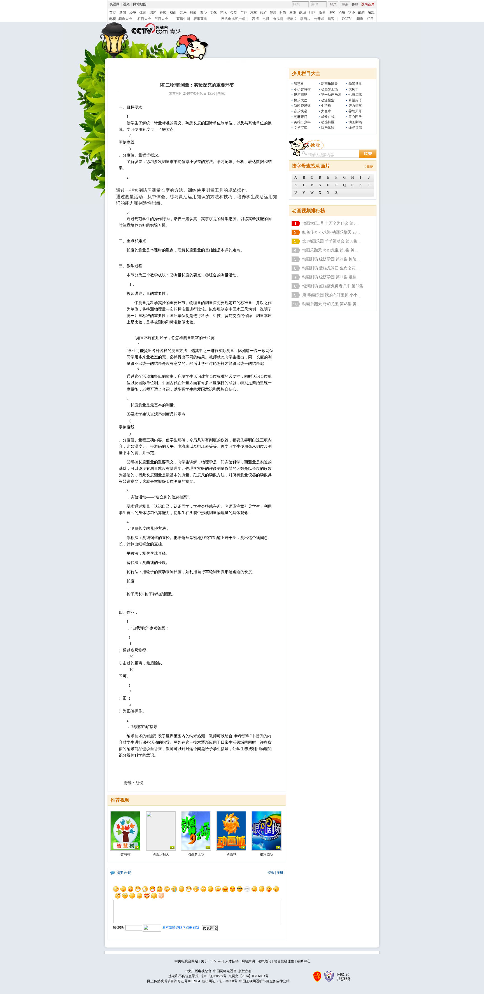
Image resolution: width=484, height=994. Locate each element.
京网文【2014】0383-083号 (248, 976)
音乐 (183, 13)
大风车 (353, 89)
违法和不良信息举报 (183, 976)
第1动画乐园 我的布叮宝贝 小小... (331, 295)
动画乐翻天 (329, 84)
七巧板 (326, 106)
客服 (355, 4)
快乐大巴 (300, 100)
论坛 (341, 13)
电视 (112, 19)
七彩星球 (355, 95)
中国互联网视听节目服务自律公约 (264, 981)
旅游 (263, 13)
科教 (193, 13)
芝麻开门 (300, 117)
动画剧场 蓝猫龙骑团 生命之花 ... (331, 268)
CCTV (347, 19)
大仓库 (326, 111)
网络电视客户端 (233, 19)
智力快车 (355, 106)
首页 (112, 13)
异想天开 (355, 111)
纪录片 (292, 19)
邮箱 (361, 13)
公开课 (319, 19)
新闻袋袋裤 (302, 106)
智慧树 (299, 84)
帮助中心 (303, 961)
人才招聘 (232, 961)
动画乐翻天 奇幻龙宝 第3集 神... (330, 250)
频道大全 (125, 19)
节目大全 (161, 19)
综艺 (153, 13)
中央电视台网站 (186, 961)
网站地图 (139, 4)
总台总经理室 (284, 961)
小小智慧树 (302, 89)
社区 (312, 13)
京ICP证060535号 (213, 976)
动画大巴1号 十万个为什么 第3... (330, 223)
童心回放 (355, 117)
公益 (233, 13)
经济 (132, 13)
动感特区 (327, 122)
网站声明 (248, 961)
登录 (333, 4)
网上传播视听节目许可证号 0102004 (173, 981)
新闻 (122, 13)
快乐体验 (327, 128)
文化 (213, 13)
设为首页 (367, 4)
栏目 (370, 19)
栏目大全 (144, 19)
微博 (322, 13)
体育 (142, 13)
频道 (360, 19)
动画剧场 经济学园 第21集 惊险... (331, 259)
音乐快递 (300, 111)
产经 (243, 13)
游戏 (371, 13)
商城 (302, 13)
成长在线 (327, 117)
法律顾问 (264, 961)
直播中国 (183, 19)
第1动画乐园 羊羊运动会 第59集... (331, 241)
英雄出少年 (302, 122)
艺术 (223, 13)
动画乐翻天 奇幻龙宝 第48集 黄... (331, 304)
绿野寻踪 (355, 128)
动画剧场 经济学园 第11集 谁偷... (331, 277)
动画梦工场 (329, 89)
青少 (203, 13)
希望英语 (355, 100)
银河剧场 (300, 95)
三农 (292, 13)
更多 (370, 166)
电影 (265, 19)
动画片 (305, 19)
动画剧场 (355, 122)
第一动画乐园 (331, 95)
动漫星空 (327, 100)
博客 (332, 13)
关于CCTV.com (211, 961)
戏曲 (173, 13)
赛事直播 (200, 19)
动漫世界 (355, 84)
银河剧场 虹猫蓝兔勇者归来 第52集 (332, 286)
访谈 (351, 13)
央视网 (115, 4)
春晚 (163, 13)
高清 (255, 19)
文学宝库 (300, 128)
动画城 (231, 854)
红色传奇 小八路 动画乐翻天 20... (331, 232)
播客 (331, 19)
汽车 (253, 13)
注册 (345, 4)
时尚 (283, 13)
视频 (126, 4)
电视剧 (278, 19)
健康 (273, 13)
